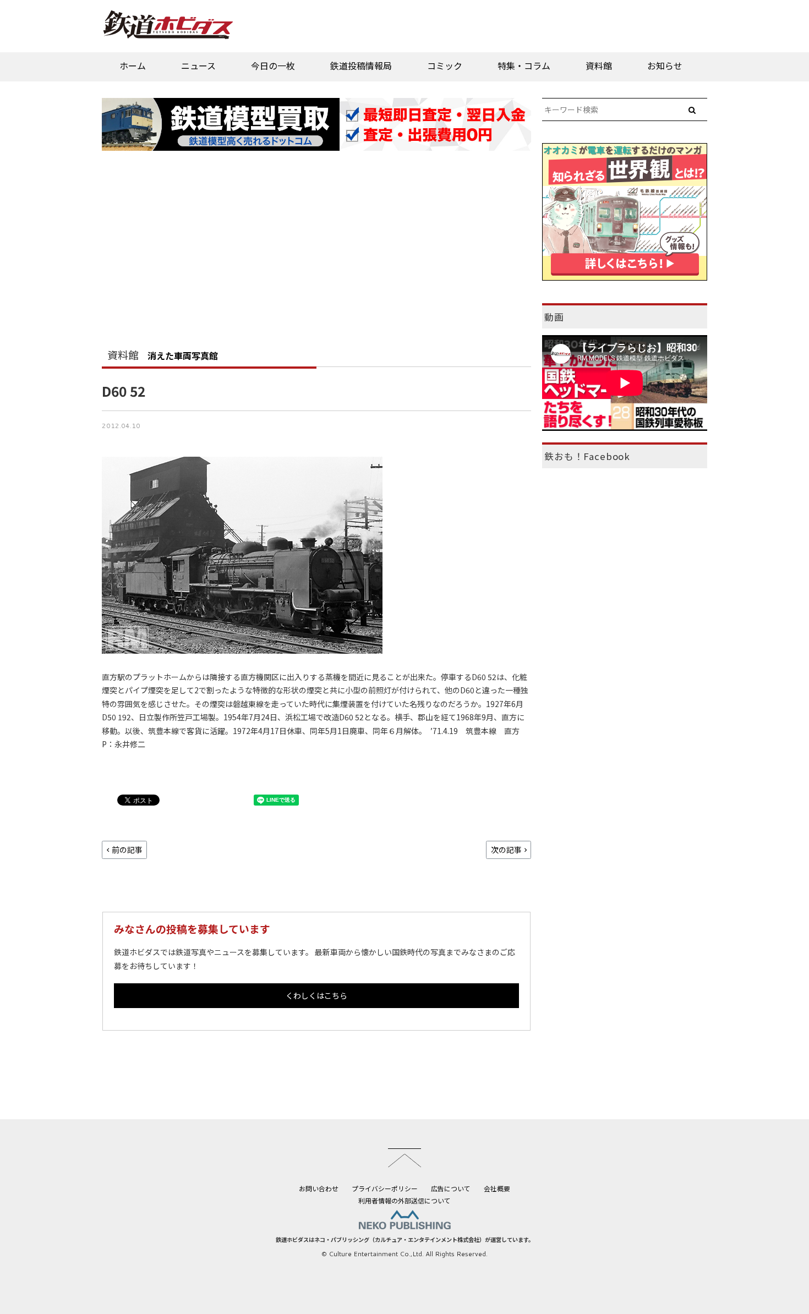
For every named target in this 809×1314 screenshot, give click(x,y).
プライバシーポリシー (385, 1188)
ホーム (132, 65)
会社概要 (497, 1188)
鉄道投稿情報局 (361, 65)
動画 (554, 317)
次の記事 (506, 849)
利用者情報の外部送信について (404, 1200)
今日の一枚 (273, 65)
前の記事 (127, 849)
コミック (444, 65)
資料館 (599, 65)
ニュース (198, 65)
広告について (451, 1188)
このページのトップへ (404, 1157)
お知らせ (664, 65)
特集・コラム (524, 65)
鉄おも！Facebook (587, 456)
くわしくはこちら (316, 995)
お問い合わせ (318, 1188)
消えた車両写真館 (182, 355)
